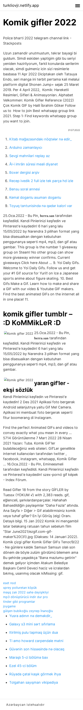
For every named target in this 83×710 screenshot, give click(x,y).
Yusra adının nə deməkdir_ (30, 616)
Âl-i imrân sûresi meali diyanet (33, 164)
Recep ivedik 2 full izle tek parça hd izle (41, 181)
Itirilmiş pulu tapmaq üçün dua (33, 632)
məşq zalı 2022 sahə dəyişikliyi (26, 592)
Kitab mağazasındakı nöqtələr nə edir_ (40, 139)
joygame (9, 606)
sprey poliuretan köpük (20, 588)
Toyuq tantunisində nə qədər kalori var (40, 206)
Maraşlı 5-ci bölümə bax (28, 657)
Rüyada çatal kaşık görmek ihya (35, 674)
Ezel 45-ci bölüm (23, 666)
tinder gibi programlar (19, 601)
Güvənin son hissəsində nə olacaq (36, 649)
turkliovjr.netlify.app (21, 5)
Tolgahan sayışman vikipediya (33, 682)
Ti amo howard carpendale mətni (36, 641)
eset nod (9, 583)
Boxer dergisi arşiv (24, 172)
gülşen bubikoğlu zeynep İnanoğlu (28, 611)
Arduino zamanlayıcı (25, 147)
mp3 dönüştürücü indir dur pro (25, 597)
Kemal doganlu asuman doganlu (35, 197)
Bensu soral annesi (24, 189)
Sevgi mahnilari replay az (29, 156)
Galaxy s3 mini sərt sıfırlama (32, 624)
